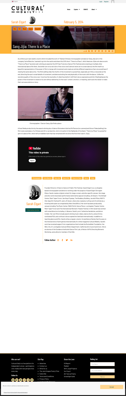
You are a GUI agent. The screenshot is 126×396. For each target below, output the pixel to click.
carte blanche (47, 178)
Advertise (42, 363)
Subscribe (42, 374)
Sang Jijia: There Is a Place (31, 46)
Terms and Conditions (46, 376)
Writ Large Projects (70, 368)
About (93, 9)
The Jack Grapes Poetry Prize (49, 371)
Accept (112, 387)
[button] (92, 51)
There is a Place (76, 178)
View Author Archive (33, 210)
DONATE (86, 9)
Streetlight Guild (69, 376)
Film (15, 29)
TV (19, 29)
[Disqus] (63, 273)
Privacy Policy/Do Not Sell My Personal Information (15, 392)
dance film (66, 178)
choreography (36, 178)
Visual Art (37, 29)
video (92, 178)
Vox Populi (67, 371)
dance (86, 178)
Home (68, 9)
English (15, 1)
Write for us (43, 368)
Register (106, 1)
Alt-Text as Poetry (70, 374)
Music (24, 29)
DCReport (67, 363)
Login (100, 1)
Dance (30, 29)
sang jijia (57, 178)
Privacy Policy (44, 379)
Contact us (43, 366)
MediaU (66, 366)
